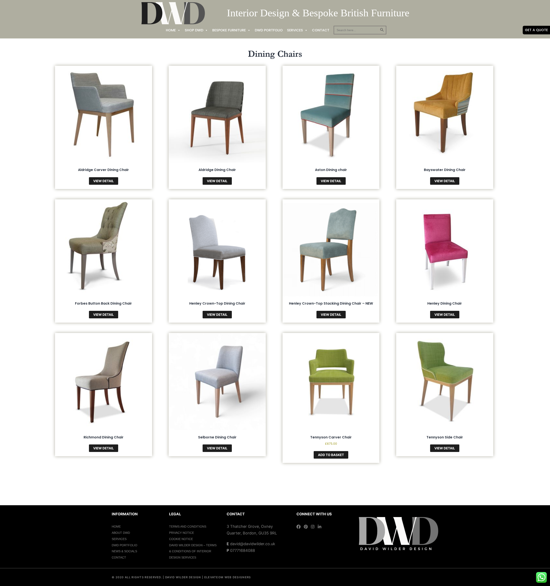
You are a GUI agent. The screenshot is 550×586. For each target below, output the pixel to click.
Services (295, 30)
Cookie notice (181, 539)
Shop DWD (194, 30)
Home (171, 30)
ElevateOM (213, 577)
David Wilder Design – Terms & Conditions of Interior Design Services (193, 551)
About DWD (121, 532)
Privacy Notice (181, 532)
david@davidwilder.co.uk (252, 544)
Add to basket (331, 455)
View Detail (103, 181)
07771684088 (242, 550)
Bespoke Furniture (229, 30)
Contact (320, 30)
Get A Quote (536, 29)
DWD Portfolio (269, 30)
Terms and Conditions (187, 526)
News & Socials (124, 551)
